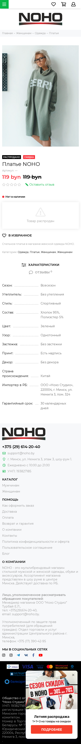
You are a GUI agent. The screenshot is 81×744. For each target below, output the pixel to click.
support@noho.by (21, 453)
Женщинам (48, 252)
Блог (6, 554)
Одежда (23, 252)
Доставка (9, 512)
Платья (35, 252)
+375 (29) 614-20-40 (21, 446)
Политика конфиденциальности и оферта (35, 542)
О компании (12, 530)
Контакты (9, 536)
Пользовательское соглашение (27, 548)
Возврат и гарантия (17, 524)
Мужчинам (10, 485)
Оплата (8, 518)
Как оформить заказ (18, 506)
